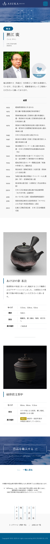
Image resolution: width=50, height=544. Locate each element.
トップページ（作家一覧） (18, 525)
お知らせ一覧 (36, 525)
